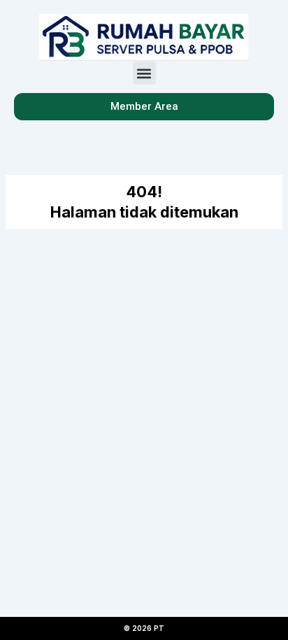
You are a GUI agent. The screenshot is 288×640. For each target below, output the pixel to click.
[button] (144, 73)
